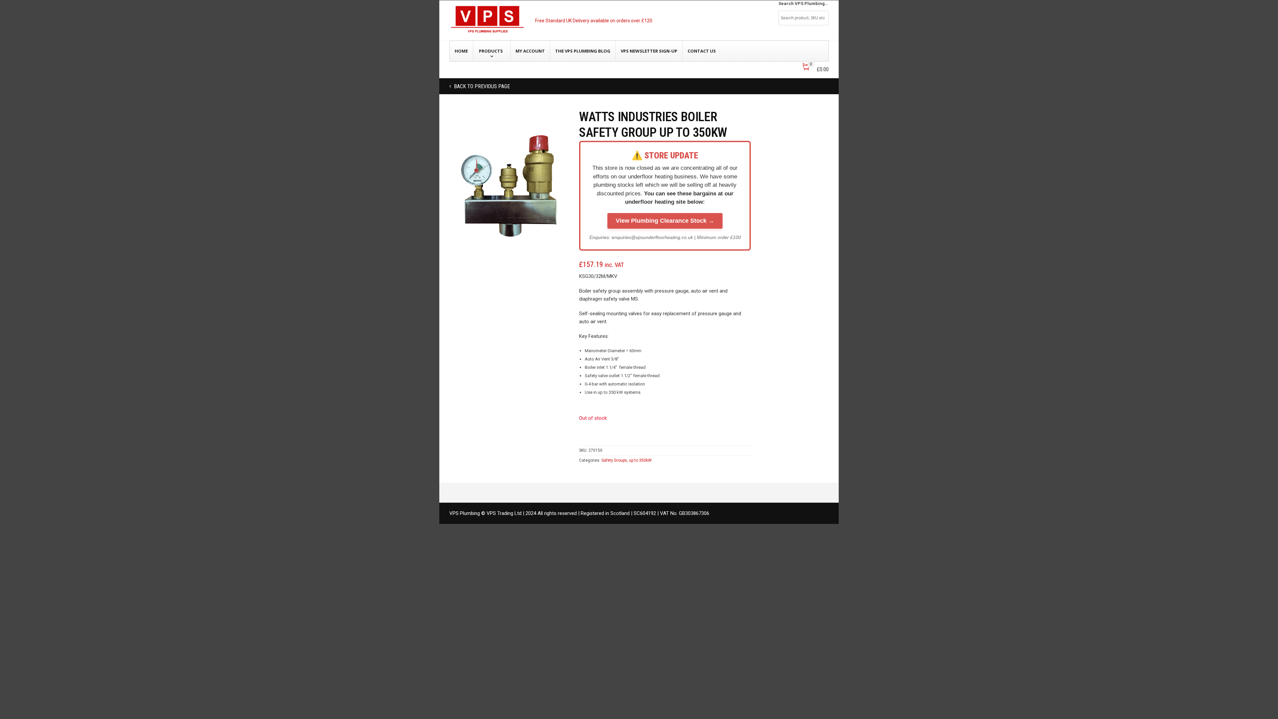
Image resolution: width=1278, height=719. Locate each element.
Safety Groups (614, 460)
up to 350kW (640, 460)
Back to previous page (481, 86)
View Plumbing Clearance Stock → (665, 220)
